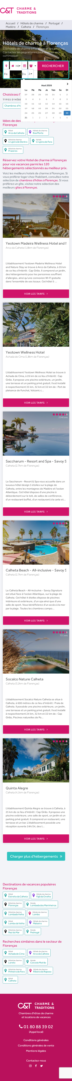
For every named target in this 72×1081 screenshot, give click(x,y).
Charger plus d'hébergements (34, 856)
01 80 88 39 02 (38, 1026)
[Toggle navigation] (69, 7)
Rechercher (53, 66)
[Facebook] (36, 1066)
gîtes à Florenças (26, 187)
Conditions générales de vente (36, 1045)
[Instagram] (30, 1066)
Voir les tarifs (34, 293)
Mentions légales (36, 1050)
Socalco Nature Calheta (24, 679)
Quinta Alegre (17, 788)
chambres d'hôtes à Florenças (38, 180)
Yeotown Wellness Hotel (25, 352)
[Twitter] (41, 1066)
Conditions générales (36, 1040)
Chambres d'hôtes (14, 105)
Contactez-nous (36, 1060)
